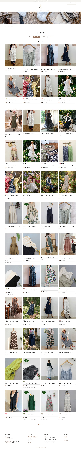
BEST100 (73, 10)
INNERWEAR (41, 10)
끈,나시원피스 (11, 26)
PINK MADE (68, 10)
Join (70, 2)
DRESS (15, 10)
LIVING (59, 10)
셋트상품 (51, 36)
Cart (75, 2)
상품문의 (65, 437)
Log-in (69, 2)
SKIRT (36, 10)
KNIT (33, 10)
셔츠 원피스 (44, 36)
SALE (63, 10)
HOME (6, 26)
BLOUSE (20, 10)
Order (72, 2)
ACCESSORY (54, 10)
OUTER (28, 10)
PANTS (24, 10)
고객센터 (66, 2)
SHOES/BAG (48, 10)
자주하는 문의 (66, 440)
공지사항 (65, 436)
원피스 (29, 36)
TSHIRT (11, 10)
